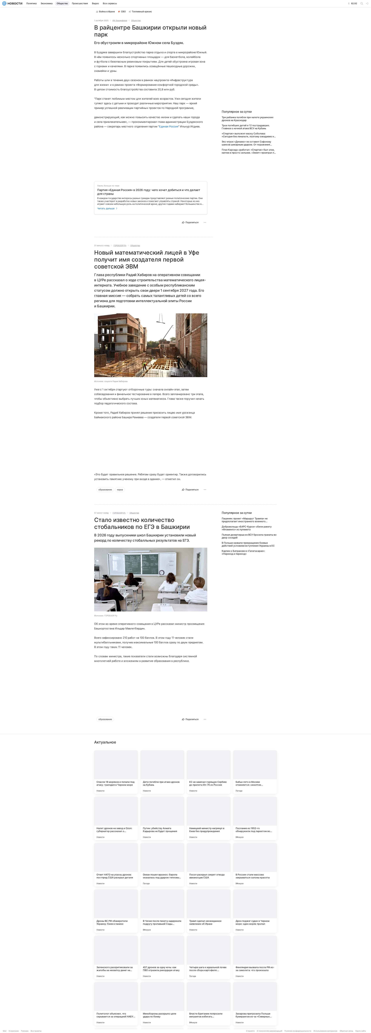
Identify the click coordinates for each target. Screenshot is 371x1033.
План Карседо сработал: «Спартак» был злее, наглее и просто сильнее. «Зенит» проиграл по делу (248, 151)
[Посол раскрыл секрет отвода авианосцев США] (208, 864)
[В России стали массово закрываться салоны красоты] (255, 864)
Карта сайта (360, 1031)
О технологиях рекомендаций (269, 1031)
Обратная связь (346, 1031)
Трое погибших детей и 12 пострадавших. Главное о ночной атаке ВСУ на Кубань (246, 127)
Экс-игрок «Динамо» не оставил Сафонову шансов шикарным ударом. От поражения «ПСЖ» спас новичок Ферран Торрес (246, 143)
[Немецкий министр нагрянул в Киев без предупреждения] (208, 818)
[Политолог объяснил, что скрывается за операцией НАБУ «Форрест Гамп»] (116, 1003)
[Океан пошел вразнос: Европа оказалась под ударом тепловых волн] (162, 864)
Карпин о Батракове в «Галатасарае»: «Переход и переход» (243, 552)
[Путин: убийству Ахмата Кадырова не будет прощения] (162, 818)
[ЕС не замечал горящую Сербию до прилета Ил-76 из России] (208, 772)
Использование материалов (325, 1031)
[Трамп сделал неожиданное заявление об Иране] (208, 911)
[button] (150, 345)
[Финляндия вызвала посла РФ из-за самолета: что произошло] (255, 957)
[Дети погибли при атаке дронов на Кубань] (162, 772)
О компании (14, 1031)
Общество (136, 20)
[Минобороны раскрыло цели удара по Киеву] (162, 1003)
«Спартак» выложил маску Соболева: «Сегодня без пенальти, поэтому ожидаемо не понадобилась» (248, 135)
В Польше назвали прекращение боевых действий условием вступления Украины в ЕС (248, 544)
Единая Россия (168, 126)
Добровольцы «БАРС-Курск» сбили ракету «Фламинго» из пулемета (247, 528)
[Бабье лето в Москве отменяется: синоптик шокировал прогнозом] (255, 772)
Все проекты (36, 1031)
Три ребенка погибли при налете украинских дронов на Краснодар (247, 119)
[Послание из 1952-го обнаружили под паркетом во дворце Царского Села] (255, 818)
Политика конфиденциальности (297, 1031)
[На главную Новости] (14, 3)
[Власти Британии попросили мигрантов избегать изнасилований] (208, 1003)
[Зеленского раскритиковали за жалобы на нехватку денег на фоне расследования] (116, 957)
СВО (123, 11)
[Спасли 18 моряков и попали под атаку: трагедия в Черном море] (116, 772)
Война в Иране (107, 11)
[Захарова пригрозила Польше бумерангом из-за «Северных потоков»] (255, 1003)
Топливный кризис (142, 11)
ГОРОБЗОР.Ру (119, 245)
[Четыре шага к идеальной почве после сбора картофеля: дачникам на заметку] (208, 957)
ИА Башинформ (119, 20)
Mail (4, 1031)
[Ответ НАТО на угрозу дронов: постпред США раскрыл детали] (116, 864)
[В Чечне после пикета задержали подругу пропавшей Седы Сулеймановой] (162, 911)
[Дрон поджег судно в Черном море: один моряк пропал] (255, 911)
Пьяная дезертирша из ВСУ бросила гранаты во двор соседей (249, 536)
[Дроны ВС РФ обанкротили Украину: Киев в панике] (116, 911)
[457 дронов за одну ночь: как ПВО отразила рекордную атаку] (162, 957)
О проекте (250, 1031)
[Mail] (4, 3)
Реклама (24, 1031)
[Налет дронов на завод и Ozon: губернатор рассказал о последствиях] (116, 818)
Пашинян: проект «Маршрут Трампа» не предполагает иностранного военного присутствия (245, 520)
